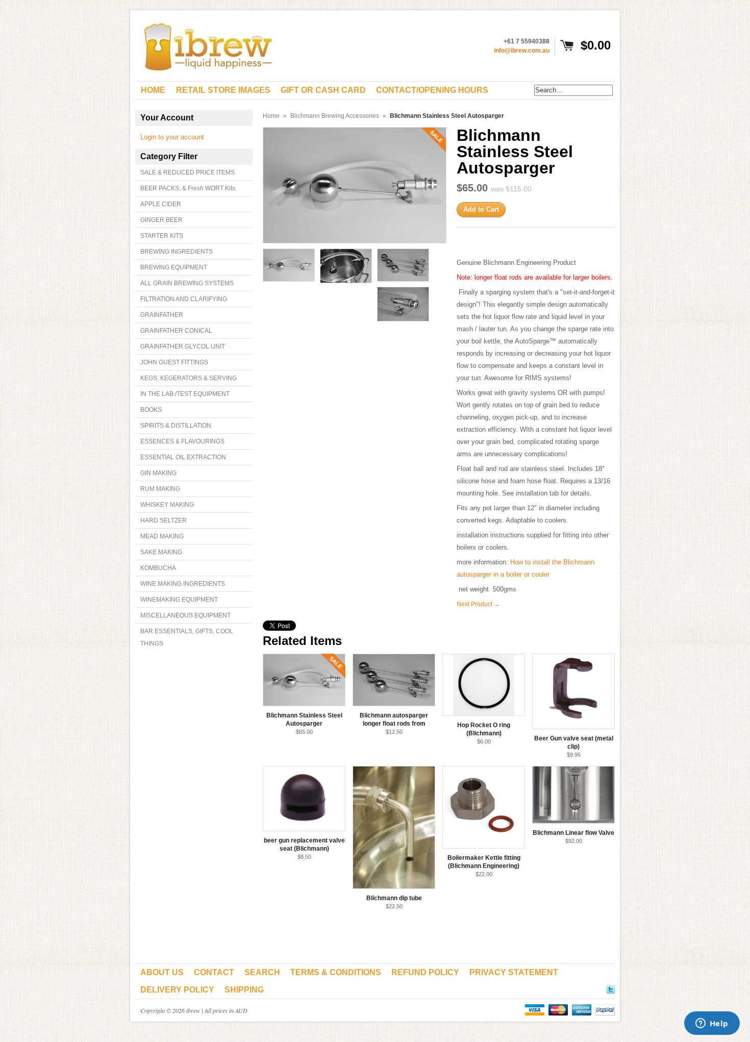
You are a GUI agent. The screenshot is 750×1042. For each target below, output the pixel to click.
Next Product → (478, 604)
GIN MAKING (158, 473)
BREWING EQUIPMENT (173, 267)
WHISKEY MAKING (167, 504)
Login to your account (172, 137)
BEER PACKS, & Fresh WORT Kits (187, 188)
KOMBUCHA (158, 568)
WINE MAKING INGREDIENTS (182, 583)
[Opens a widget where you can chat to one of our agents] (712, 1024)
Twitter (611, 988)
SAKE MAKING (161, 552)
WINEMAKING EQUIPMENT (179, 599)
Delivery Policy (177, 989)
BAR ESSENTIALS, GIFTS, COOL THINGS (186, 637)
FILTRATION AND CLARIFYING (183, 299)
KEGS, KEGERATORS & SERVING (188, 378)
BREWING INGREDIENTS (176, 251)
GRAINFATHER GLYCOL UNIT (182, 346)
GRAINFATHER (161, 314)
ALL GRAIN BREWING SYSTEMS (187, 283)
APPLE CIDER (160, 204)
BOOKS (151, 409)
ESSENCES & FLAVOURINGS (182, 441)
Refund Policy (425, 972)
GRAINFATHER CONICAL (176, 330)
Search (262, 972)
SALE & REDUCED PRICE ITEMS (187, 172)
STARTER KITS (161, 235)
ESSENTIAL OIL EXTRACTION (183, 457)
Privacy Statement (513, 972)
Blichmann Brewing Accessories (334, 115)
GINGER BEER (161, 220)
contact (214, 972)
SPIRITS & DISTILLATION (175, 425)
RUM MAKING (160, 488)
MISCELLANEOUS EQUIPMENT (185, 615)
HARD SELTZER (163, 520)
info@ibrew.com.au (521, 50)
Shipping (244, 989)
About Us (162, 972)
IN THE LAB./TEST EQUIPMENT (185, 394)
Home (271, 115)
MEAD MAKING (162, 536)
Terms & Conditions (335, 972)
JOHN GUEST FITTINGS (174, 362)
